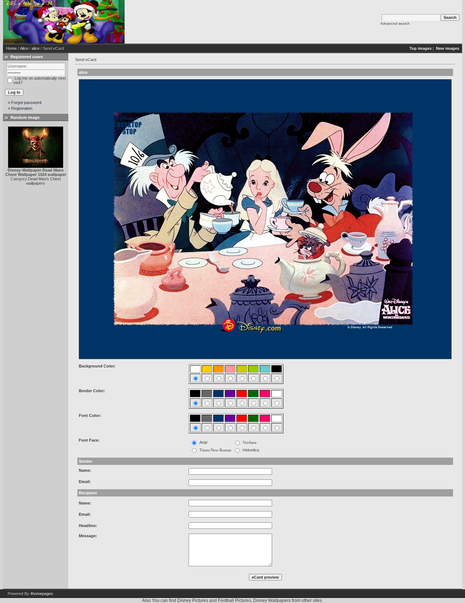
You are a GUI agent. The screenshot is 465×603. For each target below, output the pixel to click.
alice (36, 48)
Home (11, 48)
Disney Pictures (192, 600)
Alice (24, 48)
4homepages (41, 593)
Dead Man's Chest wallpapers (43, 181)
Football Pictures (234, 600)
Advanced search (395, 23)
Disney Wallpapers (272, 600)
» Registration (20, 108)
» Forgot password (24, 102)
